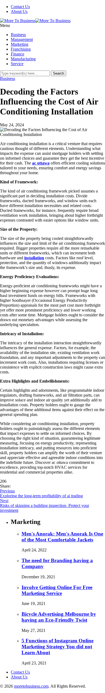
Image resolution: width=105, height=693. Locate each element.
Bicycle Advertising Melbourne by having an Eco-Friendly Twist (59, 617)
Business (18, 34)
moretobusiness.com (31, 686)
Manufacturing (23, 59)
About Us (19, 11)
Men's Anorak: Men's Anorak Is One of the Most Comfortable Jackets (62, 536)
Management (22, 39)
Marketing (19, 44)
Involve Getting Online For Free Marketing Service (57, 590)
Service (17, 63)
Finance (17, 54)
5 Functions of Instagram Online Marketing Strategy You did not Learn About (57, 646)
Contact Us (20, 6)
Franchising (21, 49)
